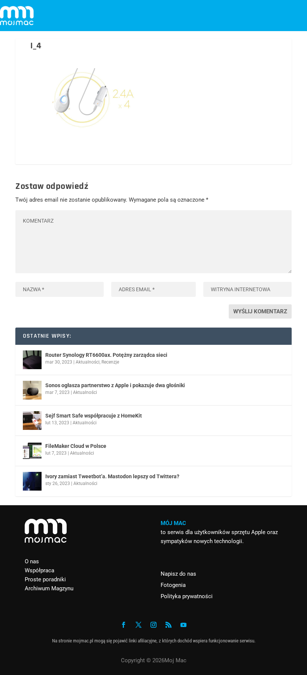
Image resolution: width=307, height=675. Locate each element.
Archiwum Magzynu (49, 588)
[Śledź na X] (139, 625)
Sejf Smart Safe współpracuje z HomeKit (93, 416)
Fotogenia (173, 585)
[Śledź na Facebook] (124, 625)
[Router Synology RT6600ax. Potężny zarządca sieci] (32, 359)
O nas (32, 561)
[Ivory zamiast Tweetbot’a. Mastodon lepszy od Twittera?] (32, 481)
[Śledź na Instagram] (153, 625)
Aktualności (88, 362)
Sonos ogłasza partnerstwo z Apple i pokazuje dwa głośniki (115, 385)
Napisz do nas (178, 573)
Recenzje (110, 362)
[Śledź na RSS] (168, 625)
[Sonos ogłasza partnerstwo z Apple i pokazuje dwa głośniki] (32, 390)
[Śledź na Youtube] (183, 625)
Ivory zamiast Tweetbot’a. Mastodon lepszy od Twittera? (112, 476)
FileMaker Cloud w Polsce (75, 446)
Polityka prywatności (187, 596)
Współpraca (39, 570)
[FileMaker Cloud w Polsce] (32, 451)
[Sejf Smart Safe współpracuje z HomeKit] (32, 420)
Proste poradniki (45, 579)
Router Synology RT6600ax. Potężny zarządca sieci (106, 355)
